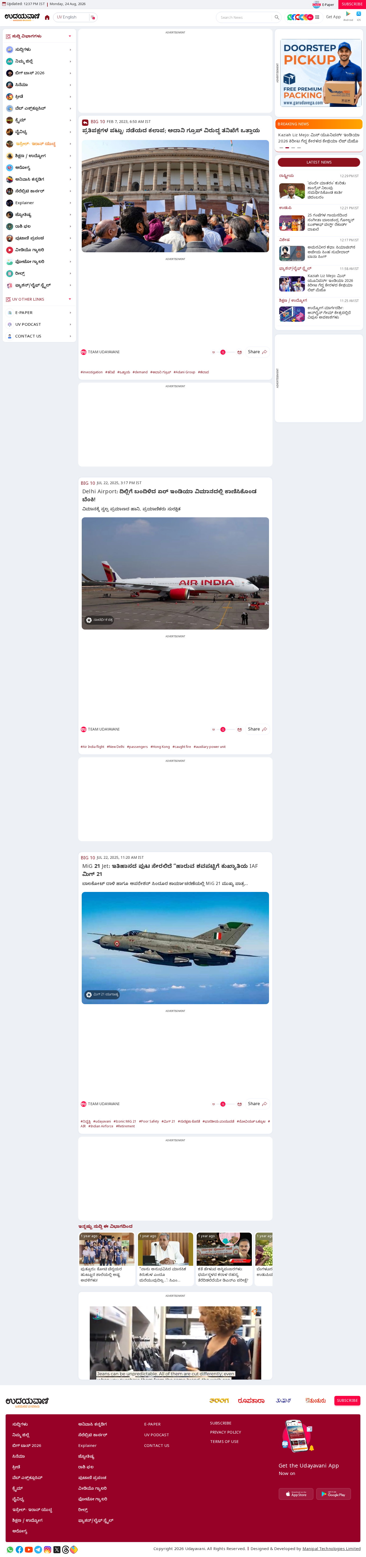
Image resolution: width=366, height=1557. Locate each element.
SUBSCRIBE (352, 4)
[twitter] (57, 1549)
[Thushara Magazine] (283, 1400)
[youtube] (28, 1549)
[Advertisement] (175, 74)
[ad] (321, 73)
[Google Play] (333, 1494)
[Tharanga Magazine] (219, 1400)
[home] (22, 17)
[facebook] (19, 1549)
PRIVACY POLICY (225, 1433)
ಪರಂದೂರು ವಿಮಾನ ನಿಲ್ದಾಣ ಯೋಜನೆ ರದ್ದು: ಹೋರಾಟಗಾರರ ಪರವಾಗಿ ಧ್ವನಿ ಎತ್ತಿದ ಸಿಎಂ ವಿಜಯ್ (314, 141)
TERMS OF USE (224, 1442)
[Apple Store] (296, 1494)
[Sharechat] (74, 1549)
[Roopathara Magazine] (251, 1400)
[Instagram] (47, 1549)
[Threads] (66, 1549)
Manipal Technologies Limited (331, 1549)
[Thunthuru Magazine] (315, 1400)
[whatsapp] (10, 1549)
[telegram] (38, 1549)
